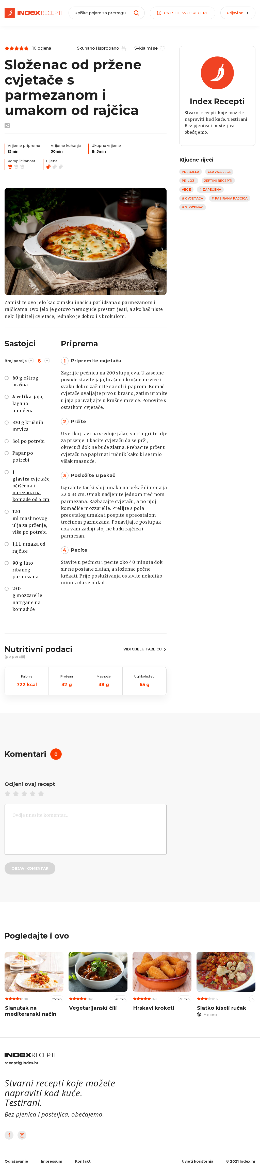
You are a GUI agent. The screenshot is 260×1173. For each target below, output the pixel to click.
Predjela (190, 172)
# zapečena (210, 189)
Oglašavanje (16, 1161)
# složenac (192, 207)
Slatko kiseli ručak (221, 1008)
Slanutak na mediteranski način (30, 1011)
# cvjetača (192, 198)
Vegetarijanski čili (93, 1008)
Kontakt (83, 1161)
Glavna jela (219, 172)
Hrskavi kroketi (153, 1008)
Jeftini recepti (218, 181)
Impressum (51, 1161)
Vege (186, 189)
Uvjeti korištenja (197, 1161)
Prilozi (189, 181)
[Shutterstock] (86, 241)
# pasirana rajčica (230, 198)
